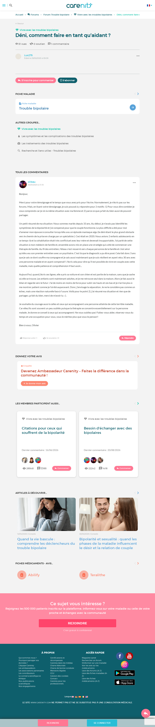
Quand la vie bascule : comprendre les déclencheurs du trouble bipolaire (46, 543)
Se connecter (102, 723)
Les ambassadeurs (27, 668)
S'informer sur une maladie (94, 663)
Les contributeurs (27, 673)
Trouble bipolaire (34, 108)
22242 (91, 468)
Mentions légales (58, 671)
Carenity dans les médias (61, 663)
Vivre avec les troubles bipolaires (94, 14)
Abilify (34, 575)
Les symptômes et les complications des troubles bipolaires (58, 136)
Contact (54, 678)
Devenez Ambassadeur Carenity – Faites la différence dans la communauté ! (75, 373)
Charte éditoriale (57, 665)
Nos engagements (27, 686)
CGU (52, 673)
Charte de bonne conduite (62, 668)
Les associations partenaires (31, 671)
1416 (105, 468)
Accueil (19, 14)
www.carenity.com (41, 702)
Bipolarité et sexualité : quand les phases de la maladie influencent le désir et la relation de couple (108, 543)
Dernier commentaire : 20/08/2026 (102, 450)
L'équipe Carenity (26, 665)
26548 (30, 468)
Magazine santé (89, 658)
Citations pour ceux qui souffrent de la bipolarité (43, 430)
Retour (20, 23)
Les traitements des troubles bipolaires (45, 143)
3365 (43, 468)
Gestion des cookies (59, 676)
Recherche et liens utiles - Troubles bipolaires (49, 150)
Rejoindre (77, 623)
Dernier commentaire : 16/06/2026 (40, 450)
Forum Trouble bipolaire (56, 14)
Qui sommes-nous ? (28, 658)
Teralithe (97, 575)
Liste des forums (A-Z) (92, 671)
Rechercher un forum (92, 660)
